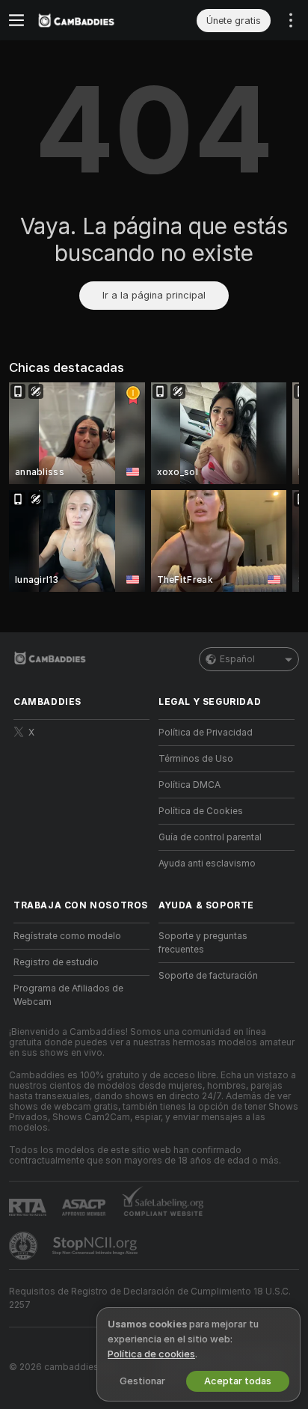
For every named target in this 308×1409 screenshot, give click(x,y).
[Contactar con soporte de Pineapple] (24, 1246)
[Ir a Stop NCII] (96, 1246)
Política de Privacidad (205, 732)
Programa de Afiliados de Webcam (68, 995)
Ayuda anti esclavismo (207, 863)
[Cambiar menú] (16, 20)
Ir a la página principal (154, 295)
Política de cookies (151, 1354)
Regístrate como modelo (67, 936)
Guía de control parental (210, 837)
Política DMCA (189, 785)
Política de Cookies (200, 811)
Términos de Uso (195, 759)
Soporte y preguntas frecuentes (202, 943)
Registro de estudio (56, 962)
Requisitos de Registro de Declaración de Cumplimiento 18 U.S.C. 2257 (150, 1298)
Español (237, 659)
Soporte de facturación (208, 976)
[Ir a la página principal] (93, 20)
